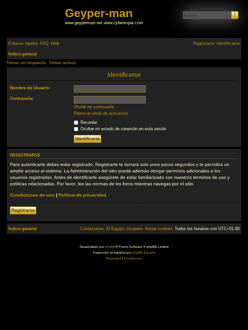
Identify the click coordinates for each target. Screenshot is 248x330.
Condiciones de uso (32, 195)
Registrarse (23, 210)
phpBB (110, 246)
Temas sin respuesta (26, 62)
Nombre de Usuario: (30, 87)
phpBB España (143, 252)
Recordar (88, 122)
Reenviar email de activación (101, 113)
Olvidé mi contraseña (94, 106)
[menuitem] (44, 43)
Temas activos (62, 62)
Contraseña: (22, 98)
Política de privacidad (82, 195)
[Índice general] (36, 19)
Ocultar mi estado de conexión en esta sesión (122, 128)
